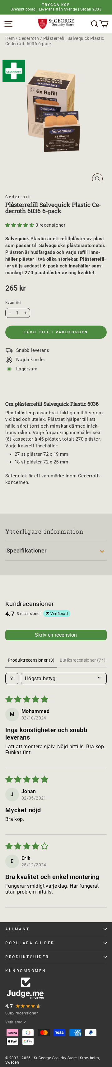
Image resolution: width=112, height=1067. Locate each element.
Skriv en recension (56, 635)
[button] (20, 225)
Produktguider (27, 957)
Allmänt (17, 929)
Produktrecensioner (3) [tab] (31, 660)
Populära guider (29, 943)
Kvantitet (13, 303)
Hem (10, 38)
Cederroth (29, 38)
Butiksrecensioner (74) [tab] (83, 660)
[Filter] (11, 678)
